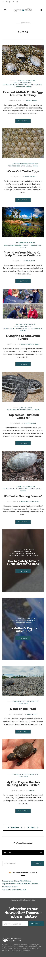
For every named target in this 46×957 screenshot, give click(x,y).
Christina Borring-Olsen (30, 344)
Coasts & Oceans (25, 407)
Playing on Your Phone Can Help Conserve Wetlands (23, 254)
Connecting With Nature (25, 80)
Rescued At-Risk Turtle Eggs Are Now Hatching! (23, 93)
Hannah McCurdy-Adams (30, 501)
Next (33, 827)
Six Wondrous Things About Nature (16, 881)
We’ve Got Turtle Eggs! (22, 171)
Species (28, 87)
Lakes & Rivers (20, 87)
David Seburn (30, 261)
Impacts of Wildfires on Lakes (14, 889)
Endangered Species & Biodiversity (15, 85)
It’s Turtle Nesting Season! (23, 496)
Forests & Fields (36, 85)
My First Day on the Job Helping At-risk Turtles (23, 783)
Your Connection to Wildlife (24, 872)
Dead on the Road (23, 709)
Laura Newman (30, 423)
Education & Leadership (22, 82)
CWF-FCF (31, 790)
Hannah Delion (30, 177)
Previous (15, 827)
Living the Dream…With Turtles (23, 337)
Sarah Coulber (31, 100)
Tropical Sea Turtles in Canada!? (23, 416)
